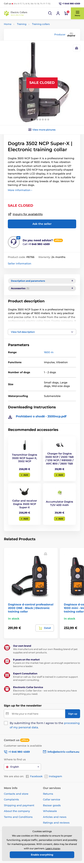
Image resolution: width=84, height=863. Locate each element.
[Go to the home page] (15, 13)
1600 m (49, 352)
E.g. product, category (27, 35)
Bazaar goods (52, 805)
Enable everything (42, 854)
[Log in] (58, 13)
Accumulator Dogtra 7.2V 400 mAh (59, 503)
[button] (50, 13)
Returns (48, 793)
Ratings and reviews (56, 822)
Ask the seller (42, 224)
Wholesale (50, 811)
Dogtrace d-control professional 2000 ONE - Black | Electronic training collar (30, 608)
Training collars (41, 24)
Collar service (51, 799)
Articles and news (54, 816)
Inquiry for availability (28, 214)
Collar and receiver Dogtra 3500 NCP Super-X (24, 504)
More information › (20, 190)
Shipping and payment (19, 805)
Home (7, 24)
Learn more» (53, 848)
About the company (17, 811)
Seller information (19, 263)
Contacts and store (16, 793)
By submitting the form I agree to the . (45, 725)
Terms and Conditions (18, 816)
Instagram (55, 776)
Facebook (36, 776)
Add (25, 475)
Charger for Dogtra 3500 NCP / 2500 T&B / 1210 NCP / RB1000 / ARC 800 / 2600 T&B (59, 458)
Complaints (11, 799)
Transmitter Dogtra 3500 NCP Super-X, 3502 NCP (24, 458)
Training (21, 24)
